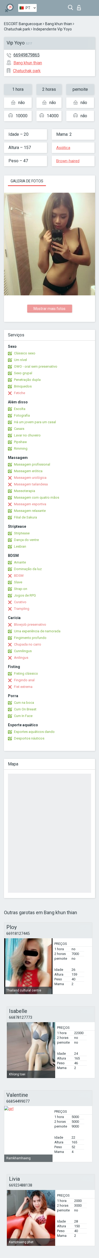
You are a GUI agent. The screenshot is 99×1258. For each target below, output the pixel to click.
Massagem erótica (28, 471)
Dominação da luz (28, 569)
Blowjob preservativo (30, 624)
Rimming (20, 448)
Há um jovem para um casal (35, 422)
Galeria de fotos (27, 181)
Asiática (63, 147)
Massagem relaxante (30, 511)
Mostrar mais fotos (49, 308)
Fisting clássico (26, 673)
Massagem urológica (30, 478)
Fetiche (19, 393)
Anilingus (21, 658)
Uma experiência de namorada (37, 631)
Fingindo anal (24, 680)
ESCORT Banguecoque (23, 24)
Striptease (22, 533)
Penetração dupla (27, 380)
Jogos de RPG (25, 595)
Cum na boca (24, 703)
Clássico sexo (24, 353)
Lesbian (20, 546)
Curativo (20, 602)
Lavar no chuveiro (27, 435)
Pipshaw (20, 442)
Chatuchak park (17, 29)
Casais (19, 429)
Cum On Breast (25, 709)
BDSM (18, 576)
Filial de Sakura (25, 517)
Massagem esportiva (30, 504)
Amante (20, 562)
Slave (18, 582)
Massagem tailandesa (31, 484)
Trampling (21, 609)
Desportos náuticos (29, 738)
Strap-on (20, 589)
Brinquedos (23, 386)
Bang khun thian (58, 24)
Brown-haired (67, 161)
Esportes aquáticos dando (34, 732)
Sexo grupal (23, 373)
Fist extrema (23, 687)
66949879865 (26, 54)
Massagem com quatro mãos (36, 497)
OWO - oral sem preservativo (35, 366)
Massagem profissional (32, 464)
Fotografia (22, 415)
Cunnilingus (23, 651)
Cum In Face (23, 716)
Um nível (20, 360)
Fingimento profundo (30, 638)
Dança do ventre (26, 540)
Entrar (80, 6)
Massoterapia (24, 491)
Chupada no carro (27, 644)
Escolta (19, 409)
